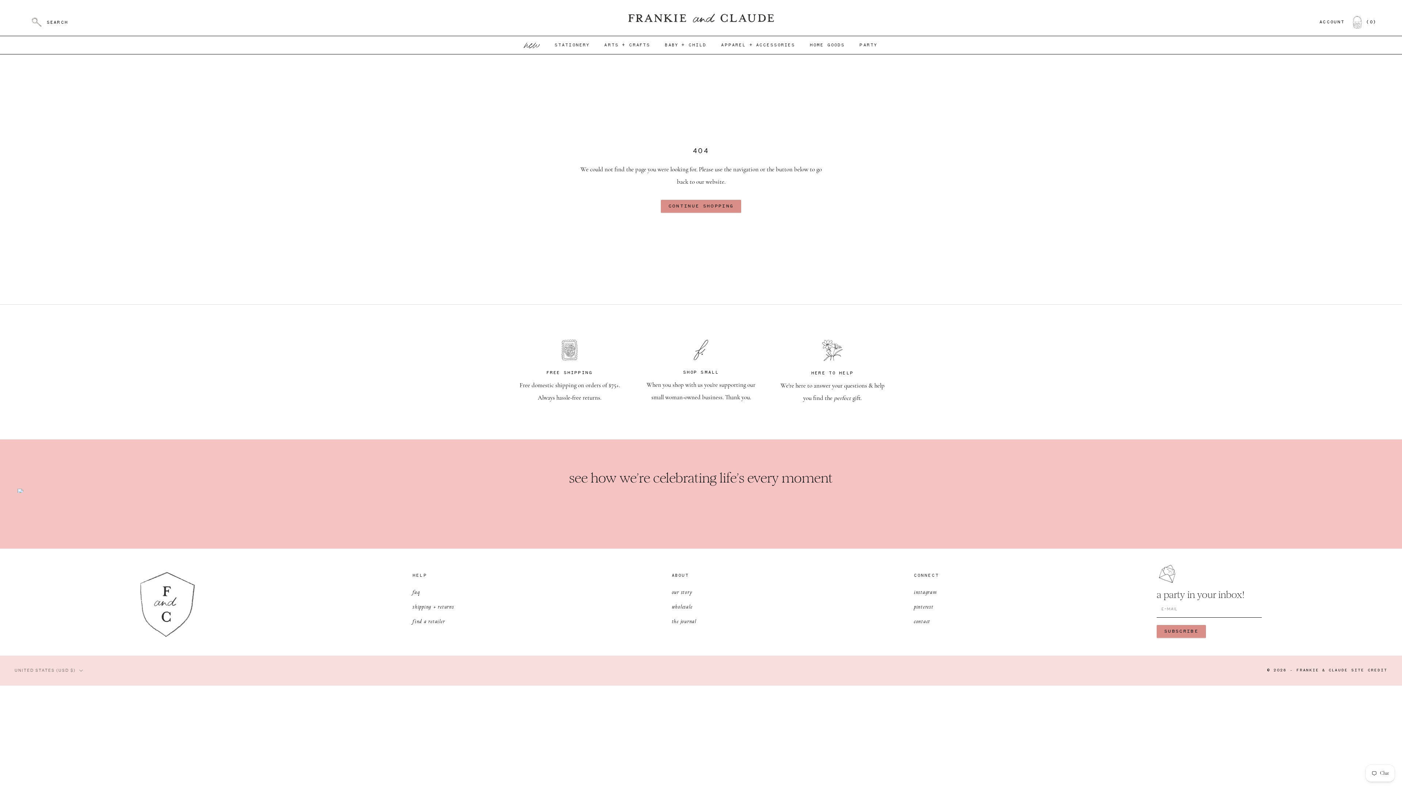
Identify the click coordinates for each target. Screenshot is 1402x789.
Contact (922, 621)
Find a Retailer (429, 621)
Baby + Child (685, 45)
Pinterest (924, 606)
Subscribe (1181, 631)
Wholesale (682, 606)
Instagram (925, 591)
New (532, 45)
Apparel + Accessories (758, 45)
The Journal (684, 621)
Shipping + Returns (433, 606)
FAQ (416, 591)
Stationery (572, 45)
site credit (1369, 670)
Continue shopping (701, 206)
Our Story (682, 591)
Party (868, 45)
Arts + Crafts (627, 45)
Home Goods (827, 45)
